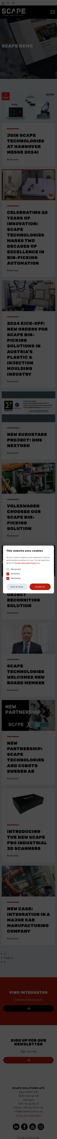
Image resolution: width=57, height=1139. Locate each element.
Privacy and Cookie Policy (25, 563)
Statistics (15, 574)
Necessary (16, 569)
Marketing (15, 578)
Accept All (40, 587)
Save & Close (17, 587)
